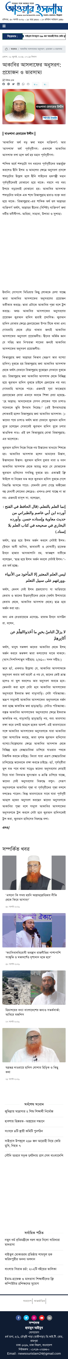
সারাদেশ (27, 1301)
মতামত (14, 49)
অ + (35, 84)
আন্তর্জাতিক (39, 1301)
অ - (45, 84)
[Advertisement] (34, 254)
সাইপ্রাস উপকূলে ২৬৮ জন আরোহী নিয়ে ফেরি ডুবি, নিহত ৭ (40, 36)
